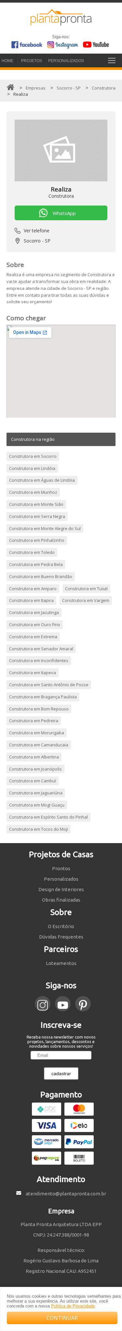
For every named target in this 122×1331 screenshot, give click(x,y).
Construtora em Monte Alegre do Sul (45, 528)
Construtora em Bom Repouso (39, 709)
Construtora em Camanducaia (38, 745)
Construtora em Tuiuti (86, 588)
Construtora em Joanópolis (35, 769)
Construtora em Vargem (85, 600)
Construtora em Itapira (31, 600)
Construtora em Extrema (33, 637)
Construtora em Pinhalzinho (36, 540)
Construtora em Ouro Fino (34, 624)
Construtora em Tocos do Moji (38, 829)
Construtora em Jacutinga (34, 612)
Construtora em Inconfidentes (38, 660)
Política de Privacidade (73, 1306)
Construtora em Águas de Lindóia (42, 480)
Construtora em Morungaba (36, 733)
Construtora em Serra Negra (37, 516)
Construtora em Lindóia (32, 468)
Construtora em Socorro (33, 456)
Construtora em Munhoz (33, 492)
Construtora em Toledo (32, 552)
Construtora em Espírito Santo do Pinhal (48, 817)
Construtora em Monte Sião (36, 504)
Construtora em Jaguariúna (35, 793)
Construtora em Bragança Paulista (43, 697)
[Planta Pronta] (61, 22)
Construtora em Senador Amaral (41, 649)
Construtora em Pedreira (33, 721)
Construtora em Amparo (33, 588)
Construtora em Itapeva (32, 672)
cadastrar (61, 1073)
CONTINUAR (62, 1318)
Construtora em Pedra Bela (36, 564)
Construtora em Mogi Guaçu (36, 805)
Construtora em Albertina (34, 757)
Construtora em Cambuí (32, 781)
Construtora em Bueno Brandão (40, 576)
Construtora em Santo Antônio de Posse (48, 685)
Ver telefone (36, 230)
